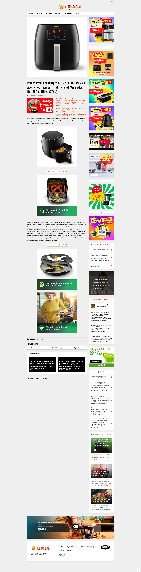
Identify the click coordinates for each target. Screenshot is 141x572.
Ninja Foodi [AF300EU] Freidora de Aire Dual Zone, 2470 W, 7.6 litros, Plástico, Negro (71, 115)
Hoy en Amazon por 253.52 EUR (56, 171)
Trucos (49, 13)
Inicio (31, 13)
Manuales (69, 13)
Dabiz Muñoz (107, 293)
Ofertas (78, 13)
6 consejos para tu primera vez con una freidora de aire (100, 474)
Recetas (40, 13)
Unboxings (59, 13)
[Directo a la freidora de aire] (70, 9)
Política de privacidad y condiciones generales (62, 554)
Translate (100, 48)
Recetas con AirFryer (70, 547)
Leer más (95, 459)
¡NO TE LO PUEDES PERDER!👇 (100, 300)
